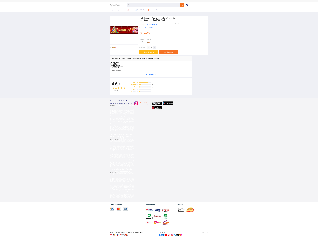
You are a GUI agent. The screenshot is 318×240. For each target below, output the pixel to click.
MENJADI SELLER (168, 1)
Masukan (146, 1)
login (198, 1)
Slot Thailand (146, 27)
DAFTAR (205, 1)
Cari (182, 5)
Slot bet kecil (113, 172)
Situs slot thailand (114, 139)
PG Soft (151, 27)
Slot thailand (113, 105)
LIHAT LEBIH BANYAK (151, 74)
